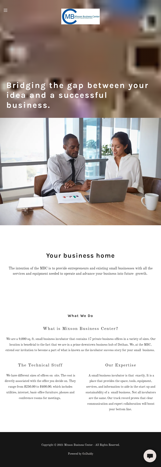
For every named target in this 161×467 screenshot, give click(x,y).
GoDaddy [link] (87, 453)
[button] (9, 10)
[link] (80, 10)
